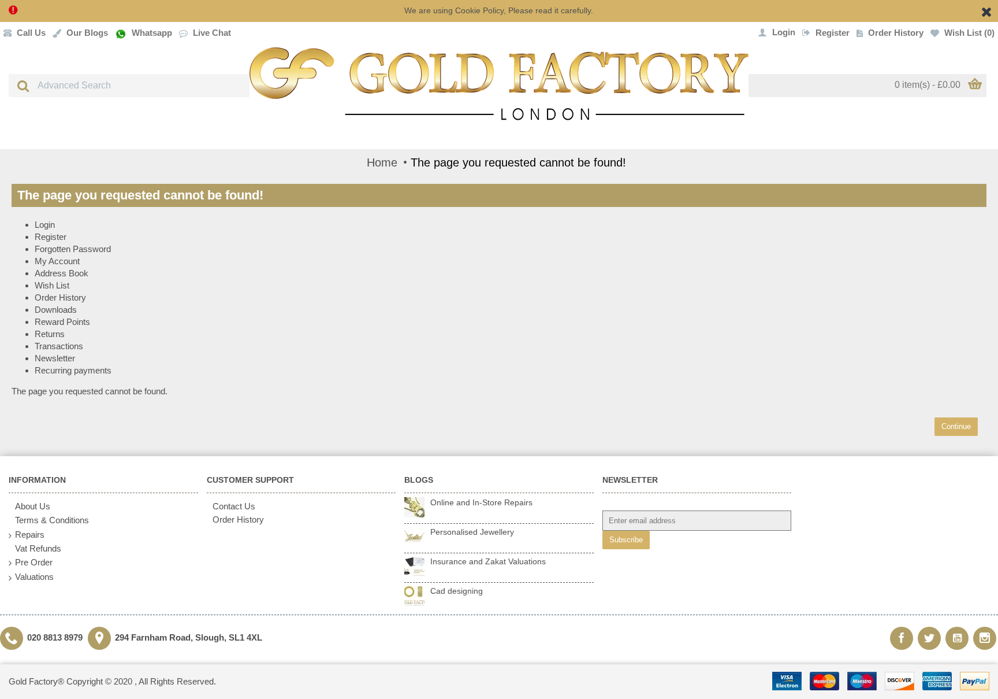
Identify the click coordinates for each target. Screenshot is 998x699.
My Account (57, 261)
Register (50, 237)
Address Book (61, 273)
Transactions (59, 346)
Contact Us (234, 506)
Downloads (56, 310)
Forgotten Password (73, 249)
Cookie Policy (479, 10)
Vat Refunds (38, 548)
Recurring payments (73, 370)
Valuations (34, 577)
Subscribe (626, 539)
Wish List (52, 285)
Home (382, 162)
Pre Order (34, 562)
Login (45, 225)
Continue (956, 426)
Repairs (29, 534)
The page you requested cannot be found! (518, 162)
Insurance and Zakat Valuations (488, 561)
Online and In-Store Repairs (481, 502)
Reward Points (62, 322)
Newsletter (55, 358)
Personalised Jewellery (472, 532)
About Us (32, 506)
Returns (50, 334)
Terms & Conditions (52, 520)
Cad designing (456, 591)
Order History (60, 297)
